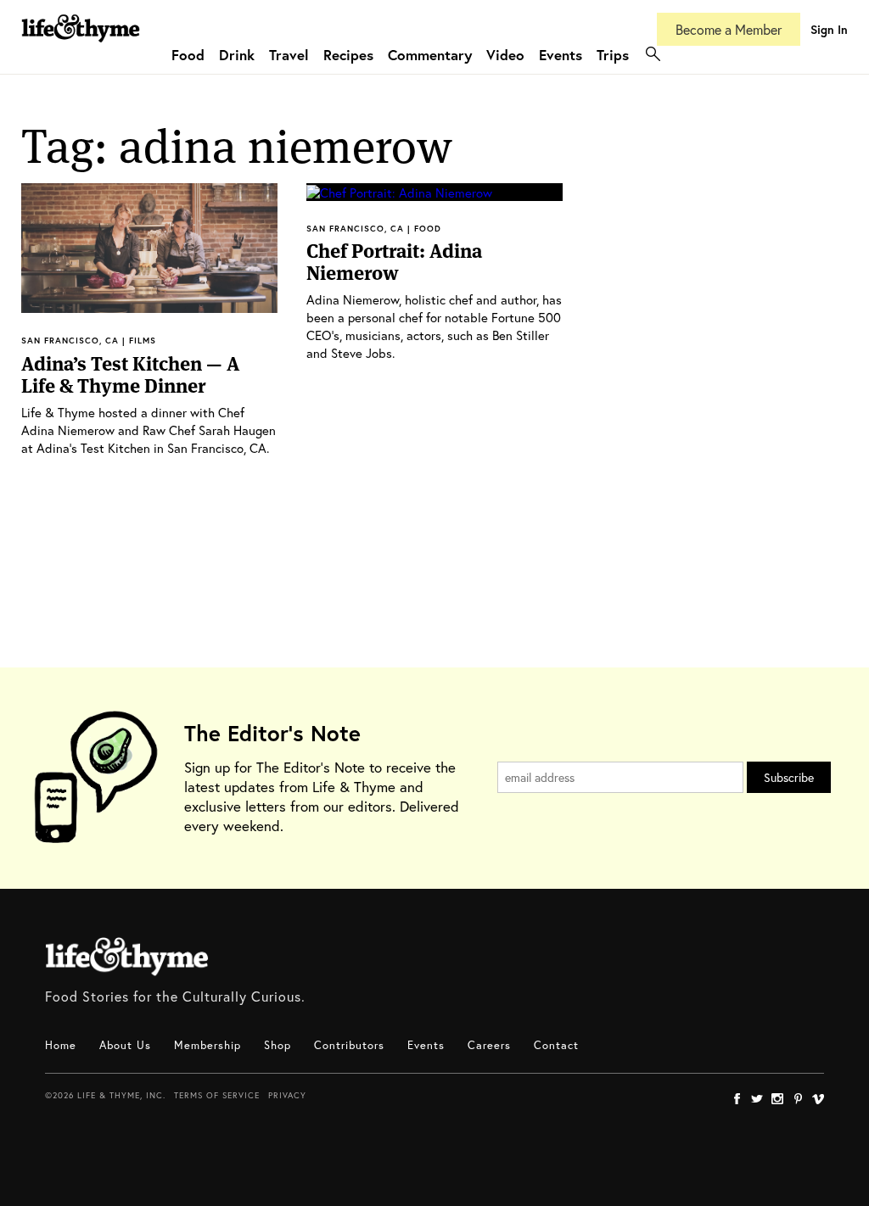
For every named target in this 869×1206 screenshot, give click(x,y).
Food (188, 54)
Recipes (348, 54)
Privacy (287, 1095)
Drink (237, 54)
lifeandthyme (80, 46)
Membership (207, 1045)
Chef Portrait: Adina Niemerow (394, 262)
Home (60, 1045)
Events (560, 54)
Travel (289, 54)
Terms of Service (217, 1095)
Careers (489, 1045)
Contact (556, 1045)
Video (505, 54)
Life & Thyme (127, 956)
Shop (277, 1045)
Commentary (430, 54)
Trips (613, 54)
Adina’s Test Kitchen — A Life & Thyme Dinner (130, 375)
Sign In (829, 29)
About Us (125, 1045)
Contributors (349, 1045)
